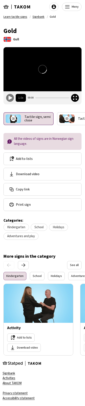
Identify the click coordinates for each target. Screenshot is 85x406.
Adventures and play (21, 236)
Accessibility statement (19, 398)
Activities (9, 378)
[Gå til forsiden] (17, 6)
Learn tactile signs (15, 17)
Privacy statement (15, 393)
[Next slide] (23, 265)
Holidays (58, 227)
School (39, 227)
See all (74, 265)
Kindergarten (16, 227)
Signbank (38, 17)
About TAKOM (12, 383)
